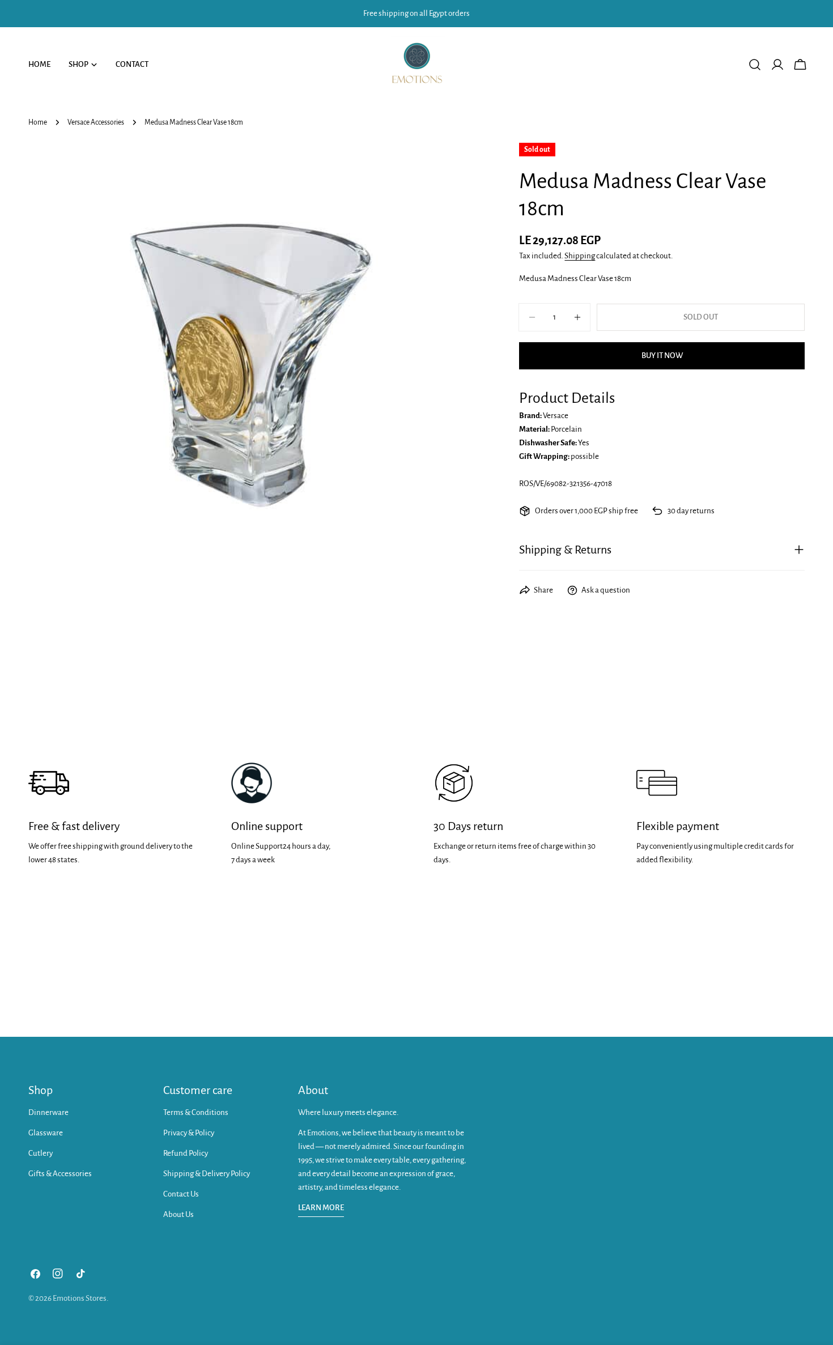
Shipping (579, 256)
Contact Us (181, 1194)
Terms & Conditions (195, 1112)
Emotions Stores (80, 1298)
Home (37, 122)
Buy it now (662, 355)
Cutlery (40, 1153)
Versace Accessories (95, 122)
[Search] (754, 64)
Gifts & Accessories (60, 1173)
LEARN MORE (321, 1207)
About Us (178, 1214)
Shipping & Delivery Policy (206, 1173)
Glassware (45, 1133)
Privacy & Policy (188, 1133)
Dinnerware (48, 1112)
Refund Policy (185, 1153)
